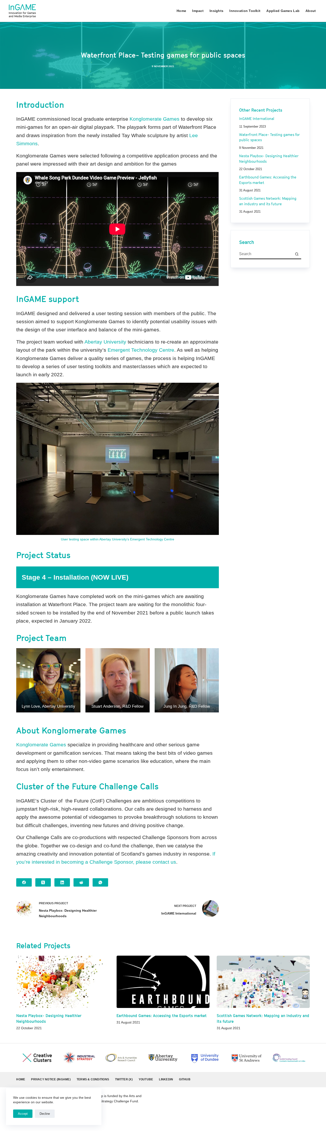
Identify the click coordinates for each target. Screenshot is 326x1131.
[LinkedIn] (62, 882)
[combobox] (265, 254)
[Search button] (296, 254)
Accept (23, 1113)
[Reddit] (81, 882)
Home (181, 11)
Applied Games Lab (283, 11)
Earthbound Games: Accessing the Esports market (161, 1015)
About (310, 11)
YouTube (146, 1079)
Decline (45, 1113)
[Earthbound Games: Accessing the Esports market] (163, 982)
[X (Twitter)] (43, 882)
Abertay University (105, 342)
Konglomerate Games (154, 119)
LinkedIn (166, 1079)
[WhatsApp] (100, 882)
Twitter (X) (124, 1079)
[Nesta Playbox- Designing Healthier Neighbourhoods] (62, 982)
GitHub (184, 1079)
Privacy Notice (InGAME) (51, 1079)
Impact (198, 11)
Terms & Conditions (93, 1079)
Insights (216, 11)
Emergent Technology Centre (141, 350)
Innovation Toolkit (244, 11)
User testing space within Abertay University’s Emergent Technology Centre (117, 539)
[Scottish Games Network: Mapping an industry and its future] (263, 982)
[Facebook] (24, 882)
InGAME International (256, 119)
